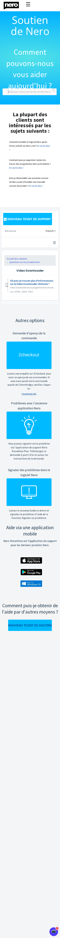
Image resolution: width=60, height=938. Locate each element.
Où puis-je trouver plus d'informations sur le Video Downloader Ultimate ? (31, 282)
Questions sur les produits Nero (24, 262)
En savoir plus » (16, 167)
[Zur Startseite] (13, 5)
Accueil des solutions (17, 258)
